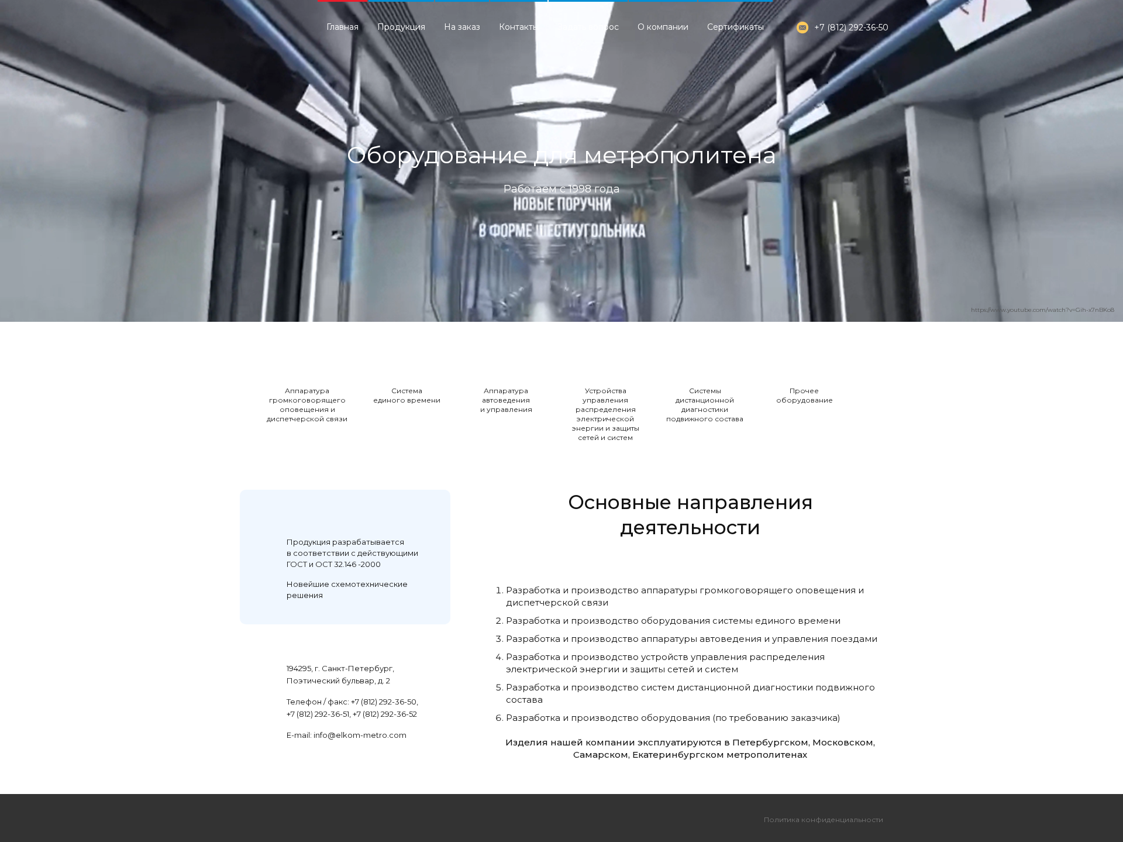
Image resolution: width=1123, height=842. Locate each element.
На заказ (462, 27)
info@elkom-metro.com (360, 735)
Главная (342, 27)
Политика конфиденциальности (823, 819)
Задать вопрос (588, 27)
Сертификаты (735, 27)
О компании (663, 27)
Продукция (401, 27)
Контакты (519, 27)
